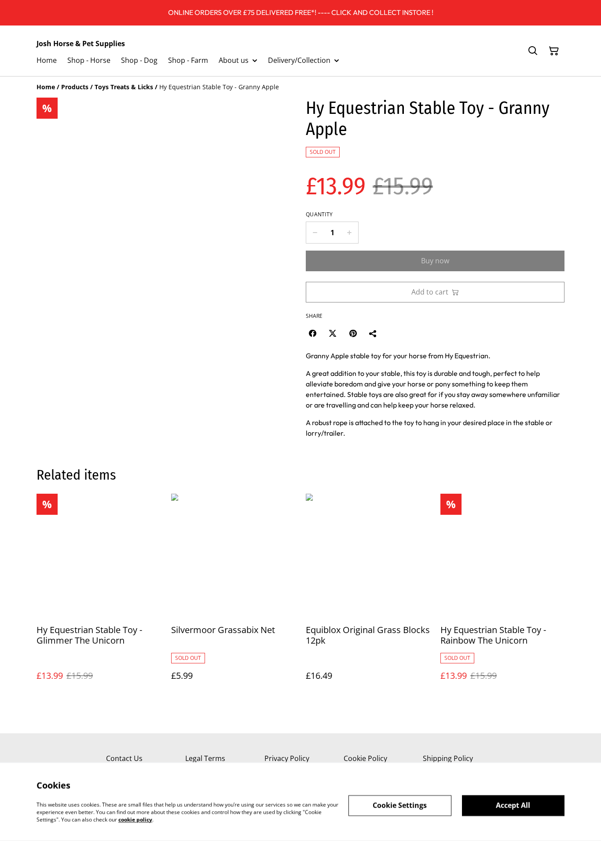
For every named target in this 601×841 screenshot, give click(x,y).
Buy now (435, 261)
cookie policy (135, 819)
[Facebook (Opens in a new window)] (312, 333)
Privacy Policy (286, 758)
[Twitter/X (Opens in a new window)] (332, 333)
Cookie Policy (365, 758)
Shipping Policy (448, 758)
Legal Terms (205, 758)
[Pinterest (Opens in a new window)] (352, 333)
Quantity (319, 214)
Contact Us (124, 758)
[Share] (373, 333)
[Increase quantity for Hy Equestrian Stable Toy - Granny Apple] (350, 233)
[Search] (532, 51)
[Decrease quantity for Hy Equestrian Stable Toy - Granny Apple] (315, 233)
